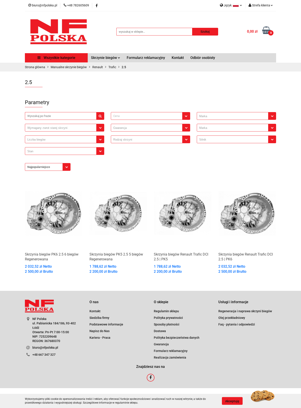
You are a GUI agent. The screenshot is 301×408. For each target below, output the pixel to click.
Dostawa (160, 331)
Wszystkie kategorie (59, 58)
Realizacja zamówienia (170, 357)
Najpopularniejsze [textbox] (38, 167)
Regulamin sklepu (166, 311)
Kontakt (178, 58)
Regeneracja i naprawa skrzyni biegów (245, 311)
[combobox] (150, 116)
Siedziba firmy (99, 318)
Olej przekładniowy (231, 318)
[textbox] (146, 116)
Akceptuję (232, 401)
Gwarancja (161, 344)
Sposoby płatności (166, 324)
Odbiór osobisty (202, 58)
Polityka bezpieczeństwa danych (176, 337)
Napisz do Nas (99, 331)
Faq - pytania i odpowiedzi (236, 324)
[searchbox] (233, 116)
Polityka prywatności (168, 318)
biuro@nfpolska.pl (45, 347)
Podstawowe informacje (106, 324)
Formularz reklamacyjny (146, 58)
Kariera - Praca (99, 337)
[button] (93, 302)
